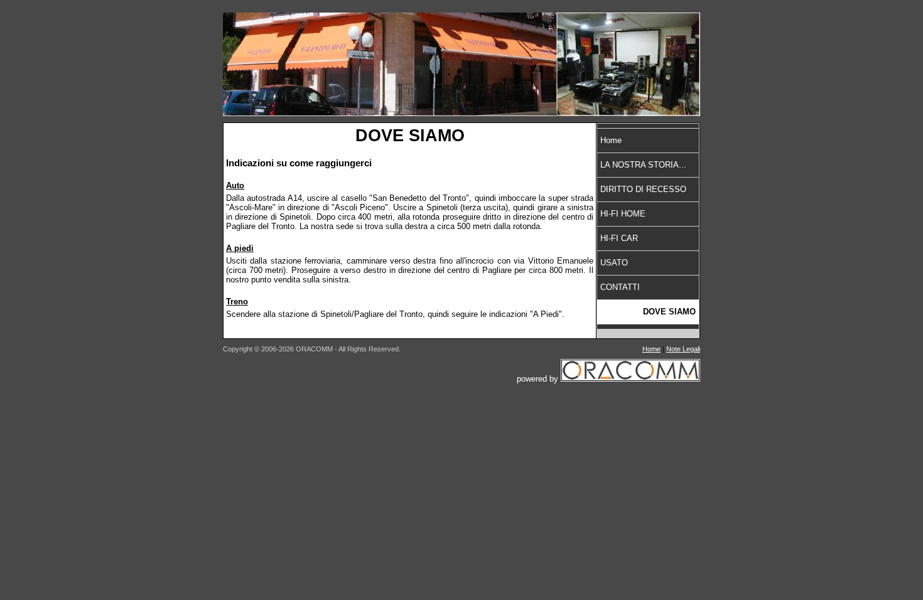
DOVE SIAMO (669, 311)
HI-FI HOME (622, 213)
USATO (614, 262)
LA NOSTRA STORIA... (643, 164)
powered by (539, 378)
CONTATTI (620, 287)
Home (611, 140)
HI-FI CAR (619, 238)
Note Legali (683, 349)
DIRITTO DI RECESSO (643, 189)
